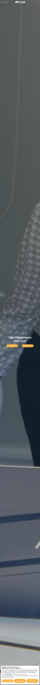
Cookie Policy (8, 674)
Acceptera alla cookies (7, 680)
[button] (37, 2)
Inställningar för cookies (32, 681)
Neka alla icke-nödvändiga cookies (20, 681)
